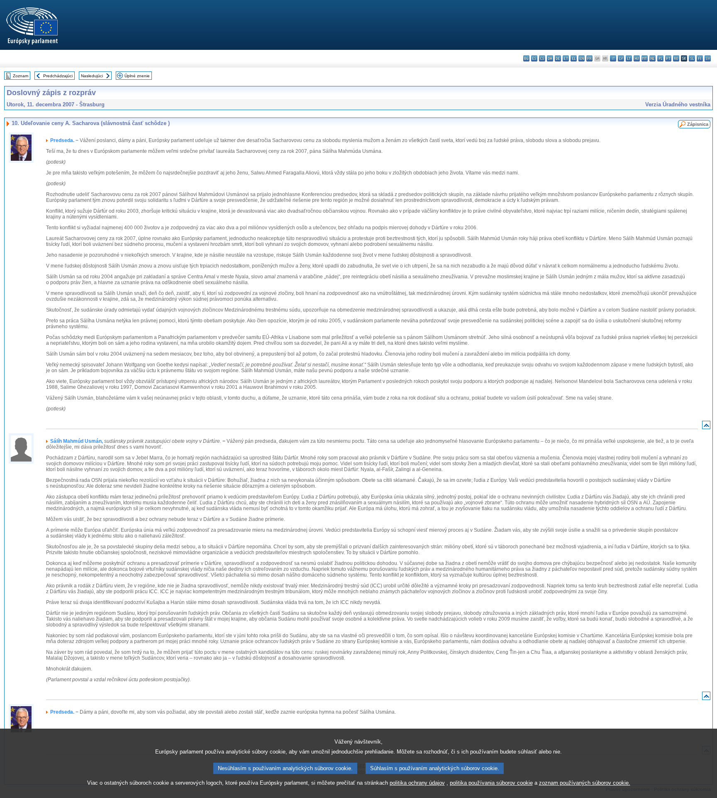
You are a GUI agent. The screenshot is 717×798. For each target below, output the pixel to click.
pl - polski (660, 58)
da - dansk (550, 58)
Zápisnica (697, 124)
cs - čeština (542, 58)
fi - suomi (700, 58)
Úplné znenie (137, 76)
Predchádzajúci (58, 76)
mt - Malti (644, 58)
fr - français (589, 58)
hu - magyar (637, 58)
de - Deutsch (558, 58)
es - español (534, 58)
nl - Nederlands (652, 58)
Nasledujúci (92, 76)
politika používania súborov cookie (491, 783)
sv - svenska (708, 58)
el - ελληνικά (574, 58)
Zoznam (20, 76)
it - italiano (613, 58)
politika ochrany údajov (417, 783)
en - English (581, 58)
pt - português (668, 58)
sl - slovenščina (692, 58)
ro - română (676, 58)
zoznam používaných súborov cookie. (584, 783)
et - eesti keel (566, 58)
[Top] (706, 427)
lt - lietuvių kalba (629, 58)
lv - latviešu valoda (621, 58)
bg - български (526, 58)
